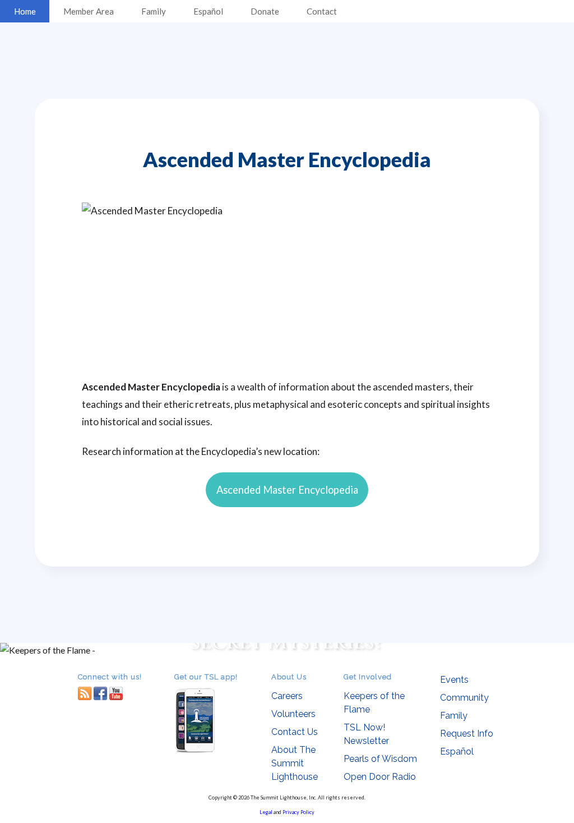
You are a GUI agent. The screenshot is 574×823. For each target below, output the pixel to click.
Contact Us (294, 732)
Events (454, 679)
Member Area (88, 11)
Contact (322, 11)
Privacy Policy (298, 812)
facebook (100, 693)
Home (25, 11)
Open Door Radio (380, 776)
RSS (84, 693)
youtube (116, 693)
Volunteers (293, 714)
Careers (287, 696)
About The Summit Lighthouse (294, 763)
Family (153, 11)
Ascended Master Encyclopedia (287, 490)
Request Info (466, 733)
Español (208, 11)
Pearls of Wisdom (380, 758)
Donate (265, 11)
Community (464, 697)
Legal (266, 812)
